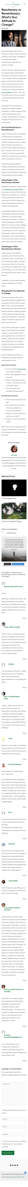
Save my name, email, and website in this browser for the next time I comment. (14, 1144)
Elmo (10, 812)
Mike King (11, 844)
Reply (25, 618)
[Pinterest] (15, 1165)
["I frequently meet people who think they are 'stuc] (14, 549)
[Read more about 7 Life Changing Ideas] (14, 488)
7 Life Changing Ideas (9, 498)
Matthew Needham (14, 764)
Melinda (11, 664)
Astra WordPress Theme (18, 1177)
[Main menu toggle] (24, 4)
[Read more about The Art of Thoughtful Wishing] (14, 511)
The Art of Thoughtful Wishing (12, 521)
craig (10, 738)
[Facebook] (10, 1165)
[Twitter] (13, 1165)
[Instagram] (17, 1165)
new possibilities (7, 92)
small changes (21, 369)
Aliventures (22, 460)
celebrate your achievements (13, 189)
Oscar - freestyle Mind (12, 627)
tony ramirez (13, 881)
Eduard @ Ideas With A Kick (13, 586)
